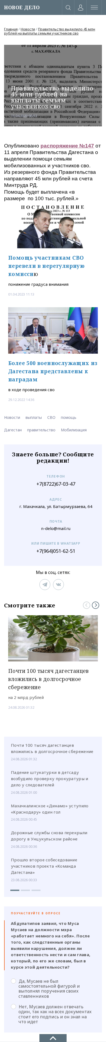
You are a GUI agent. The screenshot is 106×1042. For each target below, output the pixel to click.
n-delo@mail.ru (55, 528)
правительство (41, 429)
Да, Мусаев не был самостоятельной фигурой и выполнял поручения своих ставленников (49, 988)
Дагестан (13, 429)
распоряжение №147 (67, 146)
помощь (68, 417)
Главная (11, 29)
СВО (51, 417)
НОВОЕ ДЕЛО (22, 7)
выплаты (34, 417)
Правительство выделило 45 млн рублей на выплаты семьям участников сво (49, 31)
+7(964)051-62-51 (55, 551)
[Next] (95, 605)
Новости (28, 29)
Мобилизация (74, 429)
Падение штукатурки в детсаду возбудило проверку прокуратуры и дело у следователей (49, 778)
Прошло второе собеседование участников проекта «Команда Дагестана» (44, 866)
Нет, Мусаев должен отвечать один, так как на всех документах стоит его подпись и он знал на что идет (55, 1014)
